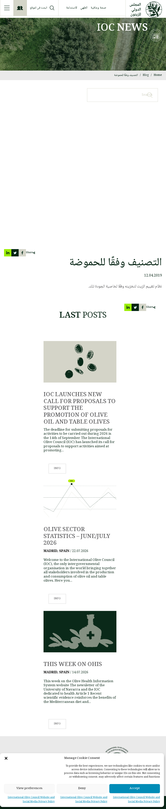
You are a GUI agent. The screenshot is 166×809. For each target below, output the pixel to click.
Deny (82, 788)
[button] (6, 758)
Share (29, 253)
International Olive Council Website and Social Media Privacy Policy (136, 799)
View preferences (29, 788)
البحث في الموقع (38, 8)
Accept (135, 788)
